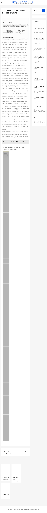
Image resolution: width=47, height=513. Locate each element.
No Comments (26, 15)
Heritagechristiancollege (23, 2)
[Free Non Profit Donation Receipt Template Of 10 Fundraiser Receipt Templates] (6, 251)
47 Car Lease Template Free (39, 48)
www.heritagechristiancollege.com (32, 509)
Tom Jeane (5, 15)
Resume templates (18, 15)
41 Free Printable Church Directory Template (15, 478)
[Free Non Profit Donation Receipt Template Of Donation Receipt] (6, 273)
